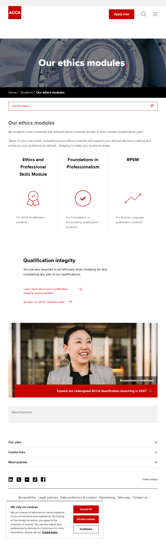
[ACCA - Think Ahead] (14, 18)
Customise (86, 529)
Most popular (18, 462)
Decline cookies (86, 519)
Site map (124, 497)
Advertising (107, 497)
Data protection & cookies (78, 497)
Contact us (140, 497)
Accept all (86, 509)
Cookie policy (50, 532)
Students (26, 92)
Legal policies (48, 497)
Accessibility (27, 497)
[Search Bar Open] (144, 14)
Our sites (14, 442)
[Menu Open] (155, 14)
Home (12, 92)
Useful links (17, 452)
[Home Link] (150, 479)
